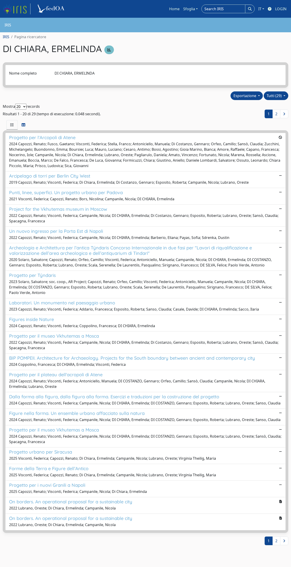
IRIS (6, 36)
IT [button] (259, 8)
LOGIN (280, 8)
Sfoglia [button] (189, 8)
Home (174, 8)
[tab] (12, 125)
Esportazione (245, 95)
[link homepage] (16, 8)
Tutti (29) (275, 95)
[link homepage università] (52, 8)
